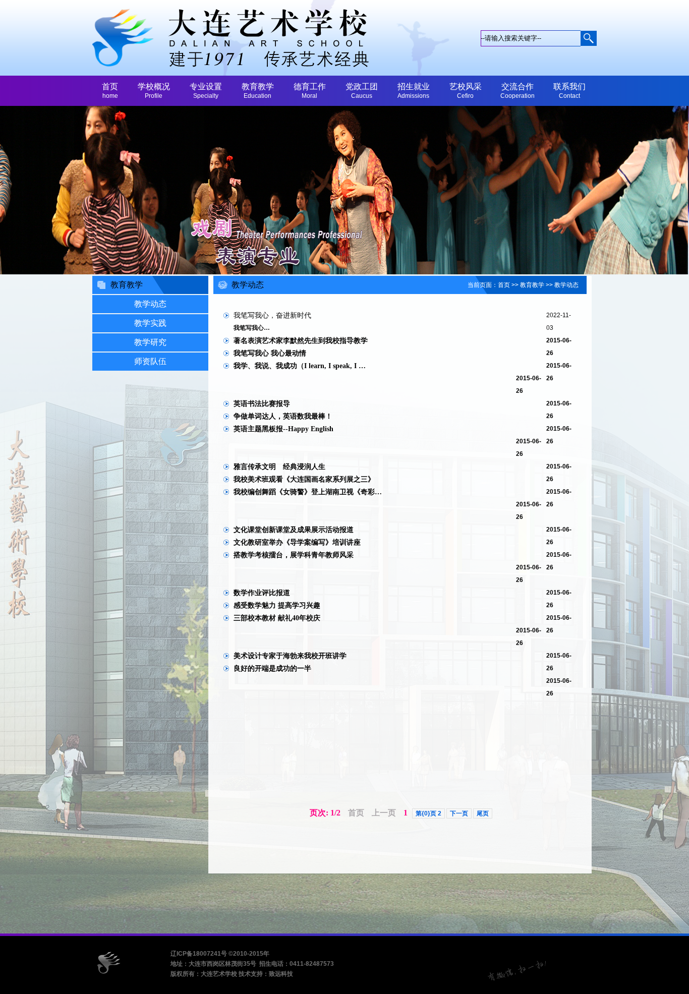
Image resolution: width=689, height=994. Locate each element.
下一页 (459, 813)
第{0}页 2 (428, 813)
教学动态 (566, 284)
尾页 (483, 813)
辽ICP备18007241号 (198, 953)
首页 (504, 284)
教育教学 (532, 284)
